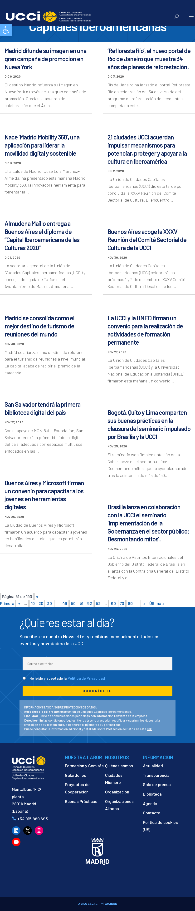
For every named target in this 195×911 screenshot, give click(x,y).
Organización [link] (117, 791)
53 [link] (98, 603)
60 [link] (113, 603)
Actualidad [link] (153, 765)
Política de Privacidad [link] (86, 678)
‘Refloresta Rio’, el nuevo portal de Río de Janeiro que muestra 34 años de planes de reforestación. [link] (148, 58)
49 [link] (64, 603)
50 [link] (73, 603)
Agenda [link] (150, 803)
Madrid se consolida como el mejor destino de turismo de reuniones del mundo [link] (39, 326)
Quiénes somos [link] (119, 765)
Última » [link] (157, 603)
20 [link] (41, 603)
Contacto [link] (151, 812)
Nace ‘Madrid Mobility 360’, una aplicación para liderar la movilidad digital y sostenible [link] (42, 145)
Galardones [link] (75, 775)
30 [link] (49, 603)
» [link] (144, 603)
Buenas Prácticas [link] (81, 801)
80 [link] (130, 603)
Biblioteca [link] (152, 794)
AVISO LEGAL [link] (88, 904)
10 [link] (33, 603)
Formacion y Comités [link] (84, 765)
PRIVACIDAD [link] (108, 904)
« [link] (19, 603)
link (149, 729)
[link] (6, 30)
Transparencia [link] (156, 775)
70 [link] (122, 603)
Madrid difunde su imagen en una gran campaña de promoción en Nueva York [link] (45, 58)
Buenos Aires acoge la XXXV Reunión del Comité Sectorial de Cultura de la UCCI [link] (146, 239)
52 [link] (89, 603)
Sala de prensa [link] (157, 784)
